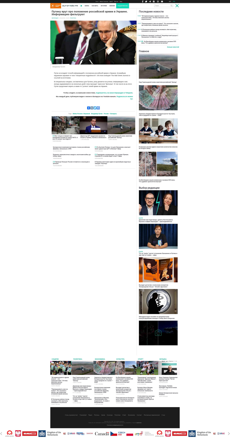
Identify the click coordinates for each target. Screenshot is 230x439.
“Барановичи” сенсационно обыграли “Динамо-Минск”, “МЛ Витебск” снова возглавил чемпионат (146, 380)
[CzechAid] (108, 433)
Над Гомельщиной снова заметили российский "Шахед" (120, 136)
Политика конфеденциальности (115, 425)
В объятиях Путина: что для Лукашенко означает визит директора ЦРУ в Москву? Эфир (112, 148)
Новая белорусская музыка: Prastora (168, 393)
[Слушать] (142, 218)
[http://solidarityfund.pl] (134, 433)
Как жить (95, 5)
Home (81, 5)
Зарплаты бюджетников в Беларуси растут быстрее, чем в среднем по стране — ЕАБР (157, 114)
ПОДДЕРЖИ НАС (123, 5)
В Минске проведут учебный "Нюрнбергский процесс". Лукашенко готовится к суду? (159, 36)
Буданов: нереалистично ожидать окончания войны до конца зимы (72, 155)
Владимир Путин (97, 114)
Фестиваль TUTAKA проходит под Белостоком (168, 386)
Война (87, 5)
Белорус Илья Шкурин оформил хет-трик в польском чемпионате (145, 389)
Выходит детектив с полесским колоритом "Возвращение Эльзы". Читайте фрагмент (153, 286)
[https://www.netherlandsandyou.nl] (40, 433)
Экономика (100, 359)
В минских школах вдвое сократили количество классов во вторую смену (158, 147)
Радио (90, 415)
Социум (55, 359)
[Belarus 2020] (19, 433)
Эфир (121, 1)
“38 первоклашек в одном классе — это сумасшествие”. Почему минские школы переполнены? (155, 17)
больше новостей (173, 47)
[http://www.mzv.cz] (80, 433)
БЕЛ (170, 1)
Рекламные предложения (152, 415)
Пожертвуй (83, 415)
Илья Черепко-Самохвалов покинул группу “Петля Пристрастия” (168, 379)
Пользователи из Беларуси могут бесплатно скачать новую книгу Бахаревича (125, 399)
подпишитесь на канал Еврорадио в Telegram (114, 93)
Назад (1, 433)
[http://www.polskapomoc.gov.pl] (149, 433)
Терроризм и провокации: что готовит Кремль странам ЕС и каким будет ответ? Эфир (111, 155)
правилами (138, 422)
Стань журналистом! (71, 415)
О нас (163, 415)
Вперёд (229, 433)
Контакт (139, 415)
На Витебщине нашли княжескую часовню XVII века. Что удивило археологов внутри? (158, 42)
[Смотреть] (53, 135)
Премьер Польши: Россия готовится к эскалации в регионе (71, 162)
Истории (104, 5)
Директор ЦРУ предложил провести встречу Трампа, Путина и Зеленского (93, 136)
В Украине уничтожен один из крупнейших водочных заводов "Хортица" (113, 162)
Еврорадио (55, 18)
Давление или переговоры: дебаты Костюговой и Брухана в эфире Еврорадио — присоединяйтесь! (156, 220)
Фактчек (116, 1)
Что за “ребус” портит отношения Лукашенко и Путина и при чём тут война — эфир (82, 398)
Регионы (96, 415)
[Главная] (70, 5)
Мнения (112, 5)
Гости (97, 1)
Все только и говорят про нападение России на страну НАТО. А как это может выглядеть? (65, 137)
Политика (73, 18)
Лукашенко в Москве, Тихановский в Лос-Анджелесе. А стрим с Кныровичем (101, 400)
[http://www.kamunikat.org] (70, 433)
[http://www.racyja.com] (54, 434)
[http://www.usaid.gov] (61, 433)
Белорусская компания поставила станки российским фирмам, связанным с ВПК (71, 148)
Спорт (140, 359)
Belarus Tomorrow (104, 1)
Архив (103, 415)
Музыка (162, 359)
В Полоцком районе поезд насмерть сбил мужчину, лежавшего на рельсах (158, 30)
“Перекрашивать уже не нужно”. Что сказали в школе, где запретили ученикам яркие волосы (159, 24)
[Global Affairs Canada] (92, 433)
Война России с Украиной (81, 114)
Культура (120, 359)
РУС (174, 1)
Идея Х (111, 1)
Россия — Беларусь (110, 114)
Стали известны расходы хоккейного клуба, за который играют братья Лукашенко (146, 398)
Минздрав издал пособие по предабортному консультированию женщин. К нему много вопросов (156, 317)
